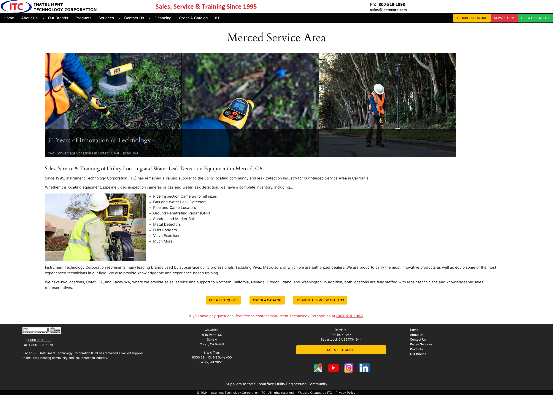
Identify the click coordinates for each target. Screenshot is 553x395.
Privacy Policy (345, 392)
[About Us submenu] (43, 18)
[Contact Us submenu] (150, 18)
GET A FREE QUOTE (535, 18)
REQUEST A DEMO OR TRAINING (320, 300)
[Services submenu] (119, 18)
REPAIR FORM (504, 18)
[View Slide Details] (250, 105)
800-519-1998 (349, 316)
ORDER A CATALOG (267, 300)
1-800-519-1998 (39, 340)
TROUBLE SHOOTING (472, 18)
